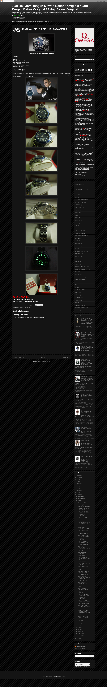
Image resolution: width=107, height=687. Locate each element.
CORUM (77, 223)
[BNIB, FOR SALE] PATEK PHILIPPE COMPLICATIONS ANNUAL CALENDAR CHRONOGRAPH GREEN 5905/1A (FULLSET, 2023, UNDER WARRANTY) (83, 363)
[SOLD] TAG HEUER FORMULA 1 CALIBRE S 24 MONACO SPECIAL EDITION (87, 334)
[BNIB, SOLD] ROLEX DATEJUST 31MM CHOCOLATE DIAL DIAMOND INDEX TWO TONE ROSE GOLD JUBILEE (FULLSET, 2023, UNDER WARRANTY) (84, 444)
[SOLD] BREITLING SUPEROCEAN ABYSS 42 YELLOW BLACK (84, 602)
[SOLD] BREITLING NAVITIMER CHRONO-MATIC (84, 607)
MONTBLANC (78, 261)
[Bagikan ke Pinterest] (42, 305)
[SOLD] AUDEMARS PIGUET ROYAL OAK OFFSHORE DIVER (83, 543)
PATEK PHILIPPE (79, 277)
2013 (78, 638)
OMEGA (77, 264)
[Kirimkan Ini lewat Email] (36, 305)
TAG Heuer (77, 297)
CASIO (76, 215)
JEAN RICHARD (79, 253)
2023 (78, 475)
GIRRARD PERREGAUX (81, 235)
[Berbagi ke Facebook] (40, 305)
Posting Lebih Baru (18, 357)
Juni (79, 625)
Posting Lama (66, 357)
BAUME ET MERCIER (80, 199)
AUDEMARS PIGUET (80, 189)
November (80, 498)
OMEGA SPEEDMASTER (81, 269)
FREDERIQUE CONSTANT (81, 233)
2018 (78, 486)
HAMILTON (77, 243)
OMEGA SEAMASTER (21, 307)
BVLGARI (77, 210)
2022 (78, 477)
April (79, 629)
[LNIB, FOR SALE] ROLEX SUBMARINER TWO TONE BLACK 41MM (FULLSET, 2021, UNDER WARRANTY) (87, 321)
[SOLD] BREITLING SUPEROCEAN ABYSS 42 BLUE (84, 563)
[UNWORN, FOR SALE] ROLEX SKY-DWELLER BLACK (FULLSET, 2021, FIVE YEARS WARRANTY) (87, 459)
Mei (79, 627)
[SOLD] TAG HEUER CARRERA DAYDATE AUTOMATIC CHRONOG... (83, 513)
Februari (80, 633)
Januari (80, 635)
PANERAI (77, 274)
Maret (79, 631)
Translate (86, 666)
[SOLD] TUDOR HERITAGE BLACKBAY (84, 528)
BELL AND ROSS (79, 202)
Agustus (80, 505)
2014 (78, 494)
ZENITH (77, 310)
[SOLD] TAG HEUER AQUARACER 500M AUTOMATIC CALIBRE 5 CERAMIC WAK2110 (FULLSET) (87, 430)
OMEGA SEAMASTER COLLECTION (83, 553)
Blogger (63, 676)
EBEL (76, 228)
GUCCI (76, 241)
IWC (76, 248)
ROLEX (76, 284)
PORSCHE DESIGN (80, 279)
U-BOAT (77, 302)
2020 (78, 481)
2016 (78, 490)
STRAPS (77, 295)
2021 (78, 479)
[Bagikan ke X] (39, 305)
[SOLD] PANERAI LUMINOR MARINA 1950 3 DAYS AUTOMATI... (83, 590)
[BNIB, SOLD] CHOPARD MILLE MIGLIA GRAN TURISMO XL (84, 508)
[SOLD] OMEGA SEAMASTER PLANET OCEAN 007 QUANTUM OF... (84, 578)
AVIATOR (77, 192)
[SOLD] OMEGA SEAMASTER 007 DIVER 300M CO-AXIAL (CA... (84, 557)
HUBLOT (77, 246)
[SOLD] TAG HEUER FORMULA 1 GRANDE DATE (84, 568)
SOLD (28, 307)
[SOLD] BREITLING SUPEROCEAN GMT (83, 518)
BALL (76, 197)
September (81, 502)
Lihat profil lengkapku (80, 648)
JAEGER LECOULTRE (80, 251)
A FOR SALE (78, 184)
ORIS (76, 271)
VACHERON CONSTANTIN (81, 307)
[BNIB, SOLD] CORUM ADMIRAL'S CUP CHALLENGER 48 (83, 573)
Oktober (80, 500)
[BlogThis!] (37, 305)
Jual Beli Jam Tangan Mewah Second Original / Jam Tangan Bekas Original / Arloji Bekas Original (50, 7)
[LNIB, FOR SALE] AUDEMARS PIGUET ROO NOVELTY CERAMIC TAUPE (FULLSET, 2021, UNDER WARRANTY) (84, 397)
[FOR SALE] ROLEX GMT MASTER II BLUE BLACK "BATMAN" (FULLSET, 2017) (87, 348)
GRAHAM (77, 238)
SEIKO (76, 287)
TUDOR (77, 300)
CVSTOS (77, 225)
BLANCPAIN (78, 205)
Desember (80, 496)
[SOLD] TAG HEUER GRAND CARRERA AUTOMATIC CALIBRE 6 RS (84, 612)
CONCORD (77, 220)
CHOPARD (77, 217)
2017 (78, 488)
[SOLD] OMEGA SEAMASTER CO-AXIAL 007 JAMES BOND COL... (83, 584)
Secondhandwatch (81, 646)
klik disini (77, 105)
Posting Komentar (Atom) (44, 361)
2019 (78, 483)
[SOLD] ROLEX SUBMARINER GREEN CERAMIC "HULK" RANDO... (84, 523)
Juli (79, 623)
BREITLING (78, 207)
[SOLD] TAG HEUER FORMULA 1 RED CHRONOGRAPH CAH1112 (83, 618)
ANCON (77, 187)
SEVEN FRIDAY (79, 289)
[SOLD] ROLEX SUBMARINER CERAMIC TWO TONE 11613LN (84, 548)
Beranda (42, 357)
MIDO (76, 259)
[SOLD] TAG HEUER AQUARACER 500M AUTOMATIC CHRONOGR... (83, 596)
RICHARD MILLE (79, 282)
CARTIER (77, 212)
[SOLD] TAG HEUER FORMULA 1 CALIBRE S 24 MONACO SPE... (84, 532)
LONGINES (77, 256)
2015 (78, 492)
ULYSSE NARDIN (79, 305)
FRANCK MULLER (79, 230)
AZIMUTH (77, 194)
